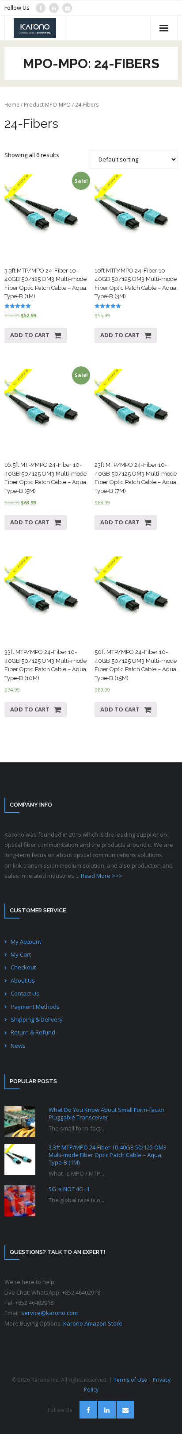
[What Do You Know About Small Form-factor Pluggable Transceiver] (19, 1121)
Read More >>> (101, 876)
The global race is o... (76, 1200)
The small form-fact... (76, 1128)
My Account (26, 942)
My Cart (21, 954)
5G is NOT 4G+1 (69, 1189)
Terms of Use (130, 1380)
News (18, 1046)
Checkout (23, 967)
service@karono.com (49, 1313)
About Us (23, 980)
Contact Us (25, 993)
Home (11, 104)
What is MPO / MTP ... (77, 1173)
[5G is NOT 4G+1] (19, 1200)
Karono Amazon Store (92, 1323)
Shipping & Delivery (37, 1019)
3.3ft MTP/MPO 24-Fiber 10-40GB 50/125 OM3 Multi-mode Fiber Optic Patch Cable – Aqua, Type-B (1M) (108, 1155)
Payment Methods (35, 1007)
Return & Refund (33, 1032)
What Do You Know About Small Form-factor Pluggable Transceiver (107, 1113)
